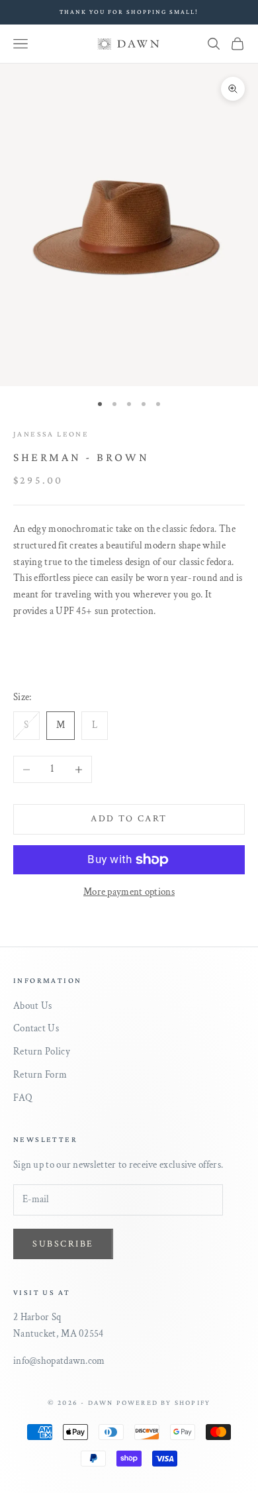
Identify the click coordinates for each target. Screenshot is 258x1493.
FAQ (22, 1098)
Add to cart (129, 819)
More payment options (129, 892)
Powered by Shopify (163, 1402)
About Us (32, 1006)
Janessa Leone (51, 433)
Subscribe (63, 1244)
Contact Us (36, 1028)
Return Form (40, 1074)
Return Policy (41, 1051)
